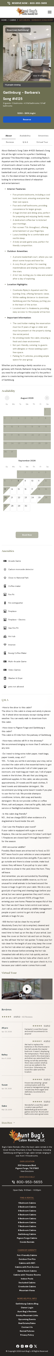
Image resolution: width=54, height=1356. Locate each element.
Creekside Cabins (27, 1286)
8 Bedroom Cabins (27, 1230)
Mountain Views (27, 1290)
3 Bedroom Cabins (27, 1210)
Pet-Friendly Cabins (27, 1255)
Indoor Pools (27, 1278)
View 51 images (40, 75)
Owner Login (27, 1307)
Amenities (43, 135)
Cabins (13, 20)
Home (4, 20)
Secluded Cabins (27, 1282)
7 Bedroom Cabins (27, 1226)
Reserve (27, 119)
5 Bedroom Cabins (27, 1218)
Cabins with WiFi (27, 1263)
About (9, 135)
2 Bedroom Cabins (27, 1207)
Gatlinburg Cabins (27, 1234)
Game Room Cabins (27, 1271)
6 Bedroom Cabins (27, 1222)
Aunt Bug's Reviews (27, 1311)
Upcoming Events (27, 1319)
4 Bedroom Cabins (27, 1214)
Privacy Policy (27, 1335)
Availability (25, 135)
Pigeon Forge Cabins (27, 1238)
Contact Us (27, 1327)
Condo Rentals (27, 1242)
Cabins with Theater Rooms (27, 1275)
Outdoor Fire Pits (27, 1259)
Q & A (25, 142)
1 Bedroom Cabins (27, 1203)
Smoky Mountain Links (27, 1315)
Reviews (10, 142)
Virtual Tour (42, 142)
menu (49, 12)
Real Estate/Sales (27, 1323)
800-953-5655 (38, 3)
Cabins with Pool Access (27, 1267)
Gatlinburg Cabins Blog (27, 1303)
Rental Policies (27, 1331)
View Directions (27, 1171)
